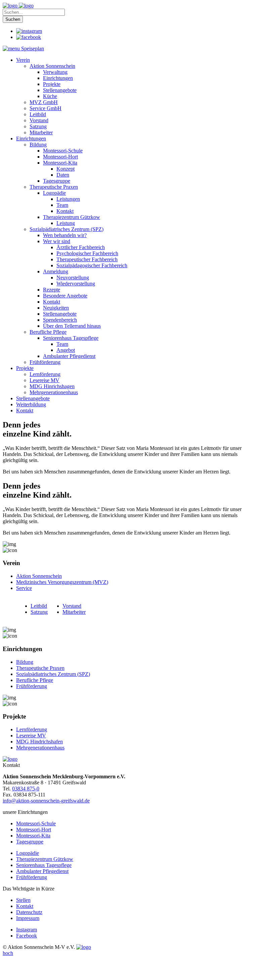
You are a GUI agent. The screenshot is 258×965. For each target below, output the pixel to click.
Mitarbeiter (74, 612)
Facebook (26, 935)
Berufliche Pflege (34, 680)
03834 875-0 (25, 788)
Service (24, 588)
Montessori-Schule (36, 823)
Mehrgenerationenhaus (40, 747)
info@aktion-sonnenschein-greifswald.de (46, 800)
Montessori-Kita (33, 835)
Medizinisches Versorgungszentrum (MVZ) (62, 582)
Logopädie (27, 853)
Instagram (26, 929)
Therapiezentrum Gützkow (44, 859)
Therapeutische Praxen (40, 668)
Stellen (23, 900)
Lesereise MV (31, 735)
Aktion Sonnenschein (39, 576)
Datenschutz (29, 912)
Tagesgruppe (29, 841)
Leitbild (39, 606)
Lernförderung (31, 729)
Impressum (27, 918)
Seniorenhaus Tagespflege (44, 865)
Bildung (24, 662)
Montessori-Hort (33, 829)
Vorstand (71, 606)
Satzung (39, 612)
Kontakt (24, 906)
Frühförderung (31, 686)
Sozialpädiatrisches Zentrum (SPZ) (53, 674)
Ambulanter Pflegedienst (42, 871)
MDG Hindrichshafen (39, 741)
